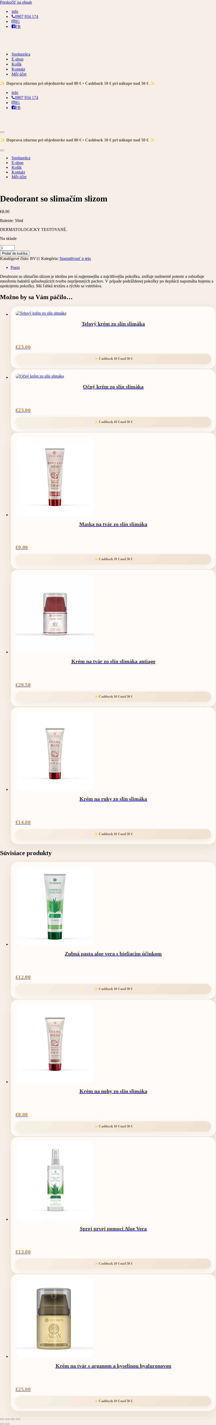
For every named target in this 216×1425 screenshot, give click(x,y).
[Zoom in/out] (2, 1419)
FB (18, 26)
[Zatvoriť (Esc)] (18, 1419)
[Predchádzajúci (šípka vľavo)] (2, 1424)
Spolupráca (21, 54)
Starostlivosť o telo (75, 258)
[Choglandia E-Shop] (26, 45)
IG (17, 21)
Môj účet (19, 74)
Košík (17, 64)
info (15, 11)
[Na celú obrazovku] (7, 1419)
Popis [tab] (15, 267)
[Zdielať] (13, 1419)
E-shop (17, 59)
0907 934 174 (26, 16)
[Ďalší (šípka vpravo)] (7, 1424)
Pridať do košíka (14, 253)
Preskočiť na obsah (16, 2)
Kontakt (18, 69)
